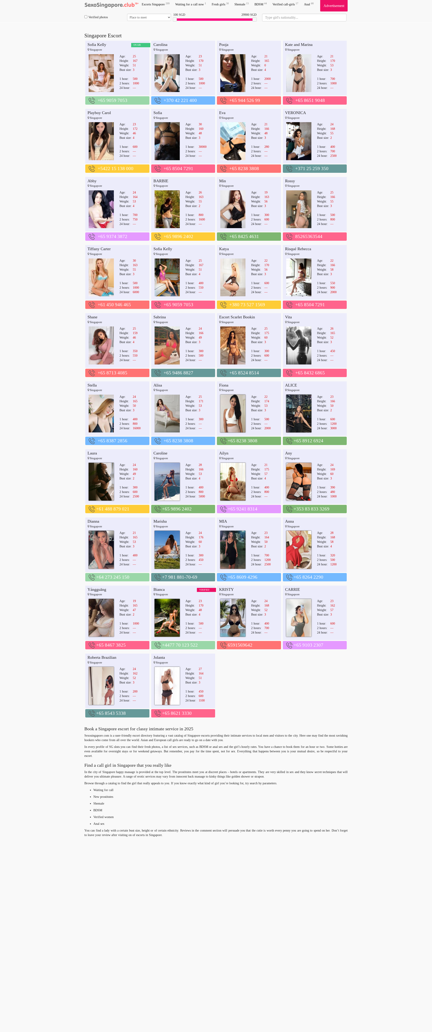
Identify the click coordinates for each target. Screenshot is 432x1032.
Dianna (93, 521)
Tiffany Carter (99, 249)
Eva (222, 112)
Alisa (157, 385)
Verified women (103, 817)
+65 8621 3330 (177, 713)
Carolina (160, 44)
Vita (288, 317)
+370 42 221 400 (180, 100)
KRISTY (226, 589)
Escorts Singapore (156, 4)
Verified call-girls (285, 4)
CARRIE (292, 589)
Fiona (223, 385)
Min (222, 181)
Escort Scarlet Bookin (237, 317)
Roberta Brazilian (102, 657)
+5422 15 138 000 (115, 168)
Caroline (160, 453)
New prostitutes (103, 796)
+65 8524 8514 (244, 372)
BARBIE (160, 181)
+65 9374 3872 (112, 236)
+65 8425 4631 (244, 236)
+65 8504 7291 (178, 168)
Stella (92, 385)
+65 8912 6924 (308, 440)
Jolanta (159, 657)
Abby (92, 181)
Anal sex (98, 823)
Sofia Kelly (97, 44)
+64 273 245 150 (112, 577)
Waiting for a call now (190, 4)
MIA (223, 521)
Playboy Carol (99, 112)
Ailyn (223, 453)
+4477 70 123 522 (180, 645)
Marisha (160, 521)
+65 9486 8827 (178, 372)
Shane (92, 317)
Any (288, 453)
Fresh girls (220, 4)
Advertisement (334, 6)
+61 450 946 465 (114, 304)
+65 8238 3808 (244, 168)
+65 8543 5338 (111, 713)
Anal (309, 4)
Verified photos (98, 17)
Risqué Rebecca (298, 249)
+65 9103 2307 (308, 645)
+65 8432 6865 (310, 372)
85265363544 (308, 236)
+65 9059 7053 (112, 100)
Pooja (223, 44)
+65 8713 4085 (112, 372)
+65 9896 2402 (178, 236)
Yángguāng (97, 589)
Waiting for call (103, 790)
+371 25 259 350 (311, 168)
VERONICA (295, 112)
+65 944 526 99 (244, 100)
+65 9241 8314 (242, 509)
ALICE (291, 385)
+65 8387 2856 (112, 440)
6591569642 (240, 645)
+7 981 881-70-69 (179, 577)
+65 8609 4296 (242, 577)
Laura (92, 453)
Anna (289, 521)
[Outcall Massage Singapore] (111, 5)
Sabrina (159, 317)
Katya (224, 249)
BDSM (260, 4)
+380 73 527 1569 (247, 304)
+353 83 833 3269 (311, 509)
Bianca (159, 589)
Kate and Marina (299, 44)
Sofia (157, 112)
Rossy (290, 181)
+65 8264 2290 (308, 577)
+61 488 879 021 (112, 509)
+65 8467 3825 (111, 645)
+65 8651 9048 (310, 100)
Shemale (241, 4)
